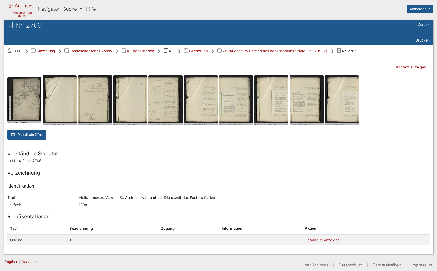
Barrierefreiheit (387, 265)
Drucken (422, 40)
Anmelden (418, 9)
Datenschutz (350, 265)
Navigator (48, 9)
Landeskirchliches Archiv (91, 51)
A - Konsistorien (140, 51)
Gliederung (45, 51)
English (11, 261)
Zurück (424, 24)
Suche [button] (70, 9)
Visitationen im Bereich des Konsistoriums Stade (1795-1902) (274, 51)
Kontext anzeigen (411, 67)
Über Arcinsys (315, 265)
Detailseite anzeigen (322, 240)
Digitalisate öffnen (30, 134)
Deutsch (28, 261)
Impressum (421, 265)
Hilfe (91, 9)
